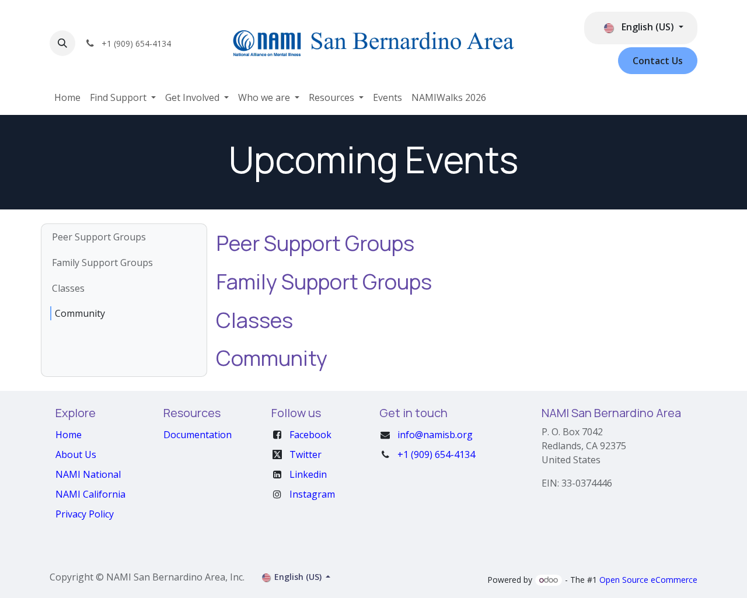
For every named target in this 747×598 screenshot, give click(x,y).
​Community (80, 313)
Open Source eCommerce (648, 579)
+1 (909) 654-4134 (436, 454)
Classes (68, 288)
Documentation (197, 434)
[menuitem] (67, 97)
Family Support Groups (102, 262)
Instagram (312, 494)
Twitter (305, 454)
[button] (62, 43)
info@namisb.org (435, 434)
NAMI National (88, 474)
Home (68, 434)
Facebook (310, 434)
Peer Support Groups (99, 236)
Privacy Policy (84, 514)
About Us (75, 454)
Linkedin (308, 474)
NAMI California (90, 494)
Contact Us (658, 60)
